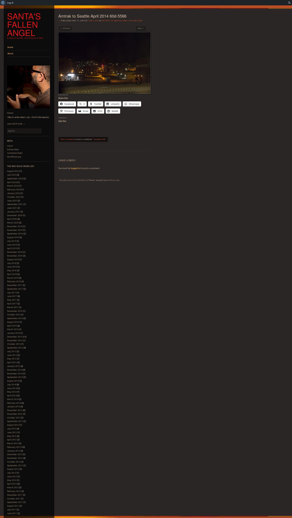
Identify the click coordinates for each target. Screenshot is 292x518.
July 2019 (11, 241)
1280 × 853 (93, 21)
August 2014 (13, 381)
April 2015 (12, 362)
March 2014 (12, 399)
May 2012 (11, 480)
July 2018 (11, 263)
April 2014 (12, 395)
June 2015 (12, 355)
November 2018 (14, 256)
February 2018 (14, 281)
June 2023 (12, 201)
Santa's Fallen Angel (24, 24)
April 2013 (12, 440)
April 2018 (12, 274)
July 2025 (11, 175)
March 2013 (12, 443)
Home (10, 47)
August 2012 (13, 469)
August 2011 (13, 506)
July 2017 (11, 293)
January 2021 (13, 212)
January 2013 (13, 451)
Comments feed (14, 153)
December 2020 (14, 215)
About (10, 53)
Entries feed (13, 149)
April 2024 (12, 182)
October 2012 (13, 462)
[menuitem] (3, 2)
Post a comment (67, 139)
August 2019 (13, 237)
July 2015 (11, 351)
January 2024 (13, 193)
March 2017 (12, 307)
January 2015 (13, 366)
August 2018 (13, 259)
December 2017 (14, 285)
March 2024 (12, 186)
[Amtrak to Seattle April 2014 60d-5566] (104, 93)
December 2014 (14, 370)
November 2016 (14, 311)
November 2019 (14, 230)
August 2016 (13, 322)
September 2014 (15, 377)
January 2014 (13, 406)
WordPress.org (14, 157)
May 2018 (11, 270)
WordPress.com (112, 180)
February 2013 (14, 447)
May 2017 (11, 300)
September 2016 (15, 318)
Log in (10, 146)
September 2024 (15, 178)
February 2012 (14, 491)
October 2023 (13, 197)
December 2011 (14, 495)
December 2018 (14, 252)
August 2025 (13, 171)
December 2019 (14, 226)
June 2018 (12, 267)
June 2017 (12, 296)
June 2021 (12, 208)
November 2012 (14, 458)
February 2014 (14, 403)
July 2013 (11, 429)
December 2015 (14, 337)
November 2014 (14, 373)
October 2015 (13, 344)
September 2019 (15, 234)
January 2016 (13, 333)
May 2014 (11, 392)
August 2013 (13, 425)
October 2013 (13, 418)
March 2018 (12, 278)
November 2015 (14, 340)
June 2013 (12, 432)
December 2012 (14, 454)
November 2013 (14, 414)
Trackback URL (99, 139)
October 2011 (13, 499)
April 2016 (12, 326)
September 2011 (15, 502)
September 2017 (15, 289)
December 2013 (14, 410)
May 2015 (11, 359)
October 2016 (13, 315)
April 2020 (12, 219)
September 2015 (15, 348)
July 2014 (11, 384)
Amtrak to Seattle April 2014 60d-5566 (122, 21)
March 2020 (12, 223)
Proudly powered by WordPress (73, 180)
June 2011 (12, 513)
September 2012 (15, 465)
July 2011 (11, 510)
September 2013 (15, 421)
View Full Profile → (16, 124)
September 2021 (15, 204)
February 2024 (14, 189)
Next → (141, 28)
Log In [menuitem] (10, 2)
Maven (10, 113)
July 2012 (11, 473)
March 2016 (12, 329)
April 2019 (12, 248)
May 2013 (11, 436)
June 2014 (12, 388)
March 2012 (12, 487)
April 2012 (12, 484)
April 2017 (12, 304)
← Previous (65, 28)
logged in (75, 168)
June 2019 (12, 245)
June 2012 (12, 476)
